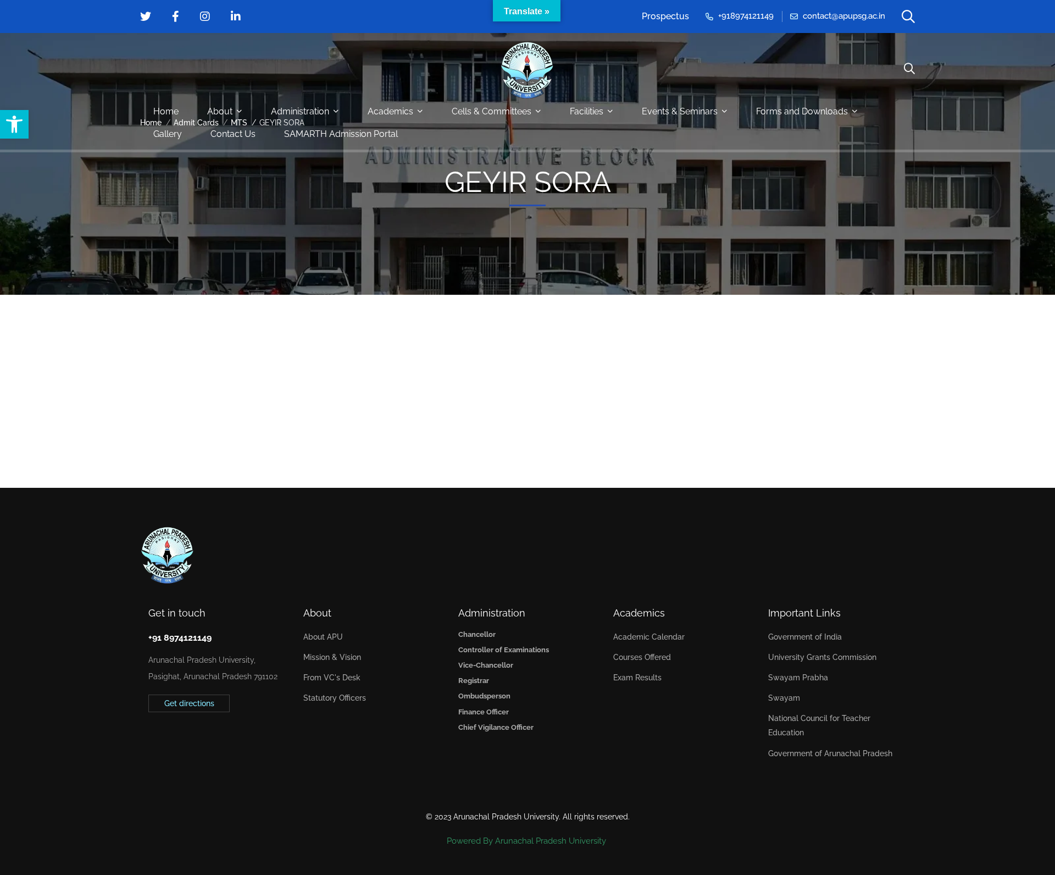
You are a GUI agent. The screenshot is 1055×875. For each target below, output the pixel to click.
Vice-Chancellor (485, 665)
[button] (14, 124)
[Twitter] (148, 739)
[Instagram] (182, 739)
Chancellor (477, 634)
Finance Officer (483, 712)
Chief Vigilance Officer (496, 727)
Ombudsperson (484, 696)
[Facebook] (165, 739)
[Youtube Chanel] (199, 739)
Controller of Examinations (503, 650)
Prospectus (665, 16)
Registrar (473, 680)
